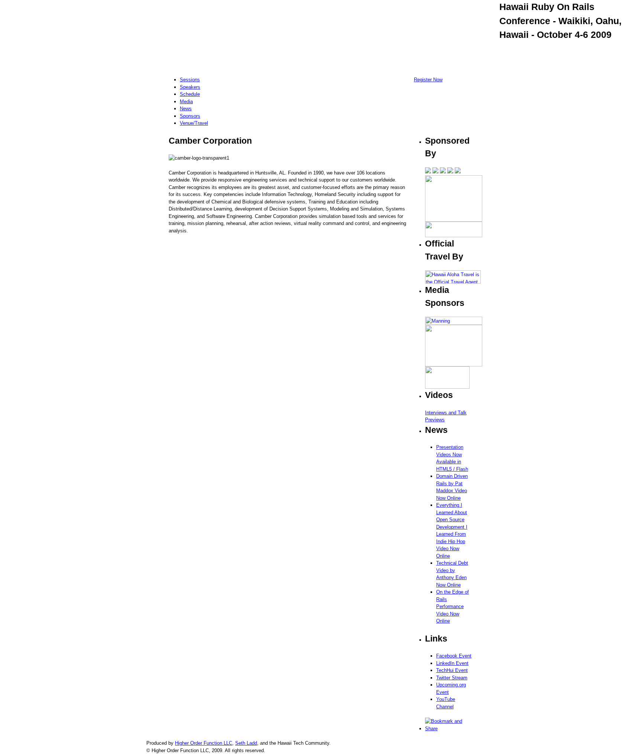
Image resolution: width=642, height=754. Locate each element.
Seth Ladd (246, 743)
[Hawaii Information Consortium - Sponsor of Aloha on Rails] (453, 220)
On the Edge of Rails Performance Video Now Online (452, 606)
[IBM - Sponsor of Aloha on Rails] (458, 171)
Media (186, 101)
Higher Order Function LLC (203, 743)
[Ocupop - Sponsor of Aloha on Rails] (428, 171)
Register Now (428, 79)
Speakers (190, 87)
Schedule (190, 94)
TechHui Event (452, 670)
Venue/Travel (194, 123)
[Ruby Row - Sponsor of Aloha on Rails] (443, 171)
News (186, 108)
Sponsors (190, 116)
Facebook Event (453, 656)
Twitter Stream (451, 677)
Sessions (190, 79)
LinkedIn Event (452, 663)
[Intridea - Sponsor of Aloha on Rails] (450, 171)
